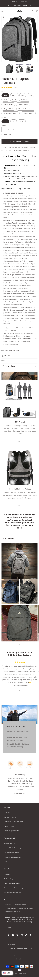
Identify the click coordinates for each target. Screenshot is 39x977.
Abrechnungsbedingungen (13, 892)
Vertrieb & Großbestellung (13, 822)
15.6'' (5, 121)
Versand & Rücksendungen (13, 848)
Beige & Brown (28, 113)
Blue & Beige (8, 104)
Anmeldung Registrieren (12, 857)
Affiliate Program (10, 879)
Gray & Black (8, 109)
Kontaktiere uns (9, 843)
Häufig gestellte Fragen (12, 883)
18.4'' (22, 121)
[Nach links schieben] (2, 69)
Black (14, 100)
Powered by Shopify (23, 973)
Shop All (7, 874)
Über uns (7, 812)
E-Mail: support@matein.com (15, 904)
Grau (5, 95)
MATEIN (16, 973)
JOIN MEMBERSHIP (19, 793)
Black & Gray (23, 104)
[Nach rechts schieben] (37, 69)
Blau (30, 95)
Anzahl (4, 126)
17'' (13, 121)
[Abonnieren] (32, 927)
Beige (14, 95)
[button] (2, 10)
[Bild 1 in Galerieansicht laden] (9, 68)
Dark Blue (24, 100)
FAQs (5, 862)
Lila (23, 95)
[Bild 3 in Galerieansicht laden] (29, 68)
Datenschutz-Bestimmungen (14, 888)
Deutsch (18, 959)
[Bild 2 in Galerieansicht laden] (19, 68)
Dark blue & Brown (11, 113)
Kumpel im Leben (10, 817)
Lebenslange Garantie (12, 852)
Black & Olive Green (25, 109)
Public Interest (9, 826)
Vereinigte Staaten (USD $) (18, 948)
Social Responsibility (11, 831)
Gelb (5, 100)
